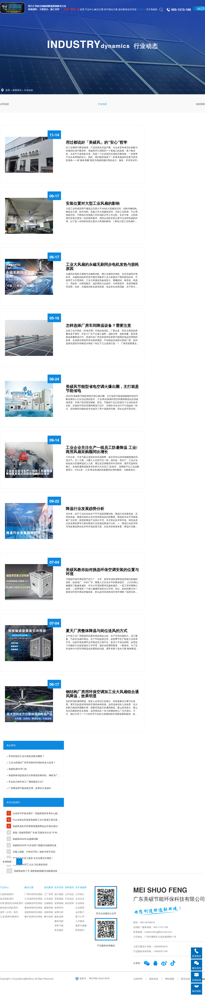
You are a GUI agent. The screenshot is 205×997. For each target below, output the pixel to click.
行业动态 (28, 90)
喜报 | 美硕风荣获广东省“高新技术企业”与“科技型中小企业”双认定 (33, 833)
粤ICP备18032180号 (99, 978)
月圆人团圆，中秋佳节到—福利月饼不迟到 (34, 851)
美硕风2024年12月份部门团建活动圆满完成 (34, 845)
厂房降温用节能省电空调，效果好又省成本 (29, 788)
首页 (7, 90)
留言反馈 (185, 978)
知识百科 (200, 103)
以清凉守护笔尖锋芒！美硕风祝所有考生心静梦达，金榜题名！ (33, 814)
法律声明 (137, 978)
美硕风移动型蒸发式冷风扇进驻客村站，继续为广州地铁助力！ (33, 776)
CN (198, 8)
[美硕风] (12, 7)
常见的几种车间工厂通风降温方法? (25, 781)
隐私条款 (153, 978)
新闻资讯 (16, 90)
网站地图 (169, 978)
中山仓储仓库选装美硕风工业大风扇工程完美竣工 (33, 820)
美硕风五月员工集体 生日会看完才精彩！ (33, 858)
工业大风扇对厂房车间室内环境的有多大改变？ (32, 762)
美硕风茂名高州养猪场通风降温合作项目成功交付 (33, 826)
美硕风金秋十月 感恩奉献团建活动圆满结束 (35, 870)
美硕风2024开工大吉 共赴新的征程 (30, 864)
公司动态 (4, 103)
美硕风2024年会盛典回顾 (25, 838)
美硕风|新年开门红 (17, 768)
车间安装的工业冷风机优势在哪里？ (26, 756)
